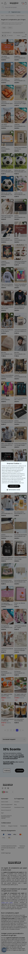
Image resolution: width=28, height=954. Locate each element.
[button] (14, 490)
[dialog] (14, 477)
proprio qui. (21, 482)
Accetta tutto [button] (14, 486)
